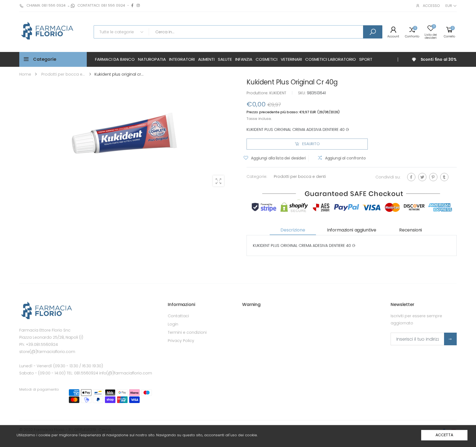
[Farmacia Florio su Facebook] (132, 5)
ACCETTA (444, 435)
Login (173, 324)
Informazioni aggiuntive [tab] (351, 230)
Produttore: (258, 93)
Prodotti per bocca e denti (300, 176)
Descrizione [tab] (292, 230)
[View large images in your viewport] (218, 180)
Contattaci (178, 316)
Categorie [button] (44, 59)
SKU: (302, 93)
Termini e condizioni (187, 332)
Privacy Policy (181, 340)
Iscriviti (450, 339)
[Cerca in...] (372, 31)
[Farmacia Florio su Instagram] (138, 5)
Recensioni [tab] (410, 230)
